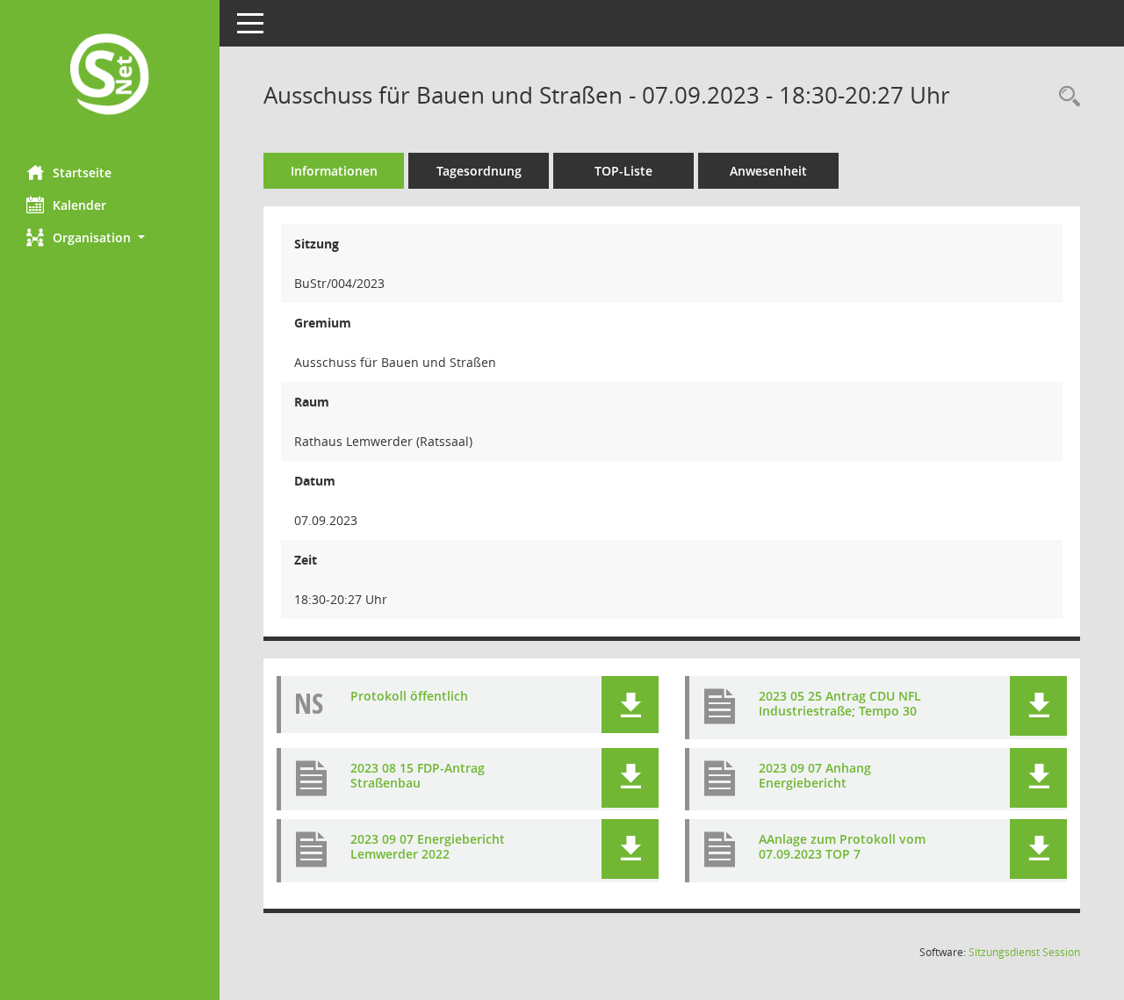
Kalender (79, 205)
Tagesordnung (479, 170)
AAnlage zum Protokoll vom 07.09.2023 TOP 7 (842, 846)
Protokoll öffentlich (409, 695)
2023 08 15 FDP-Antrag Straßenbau (417, 775)
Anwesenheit (768, 170)
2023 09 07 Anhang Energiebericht (815, 775)
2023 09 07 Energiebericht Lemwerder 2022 (427, 846)
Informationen (334, 170)
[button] (110, 237)
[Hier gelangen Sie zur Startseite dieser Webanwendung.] (110, 76)
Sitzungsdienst (1024, 952)
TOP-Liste (623, 170)
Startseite (82, 172)
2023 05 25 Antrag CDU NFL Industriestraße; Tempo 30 (840, 703)
